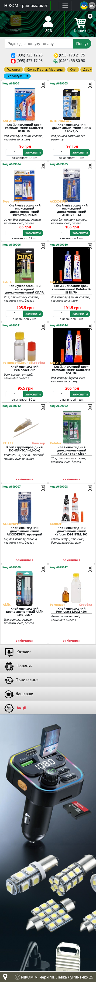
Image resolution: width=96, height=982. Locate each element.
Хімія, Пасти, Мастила (45, 69)
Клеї (73, 69)
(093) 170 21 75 (72, 55)
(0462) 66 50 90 (72, 60)
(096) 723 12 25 (30, 55)
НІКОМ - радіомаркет (26, 5)
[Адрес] (4, 978)
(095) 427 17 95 (30, 60)
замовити (33, 152)
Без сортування (17, 76)
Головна (13, 69)
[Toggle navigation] (65, 5)
